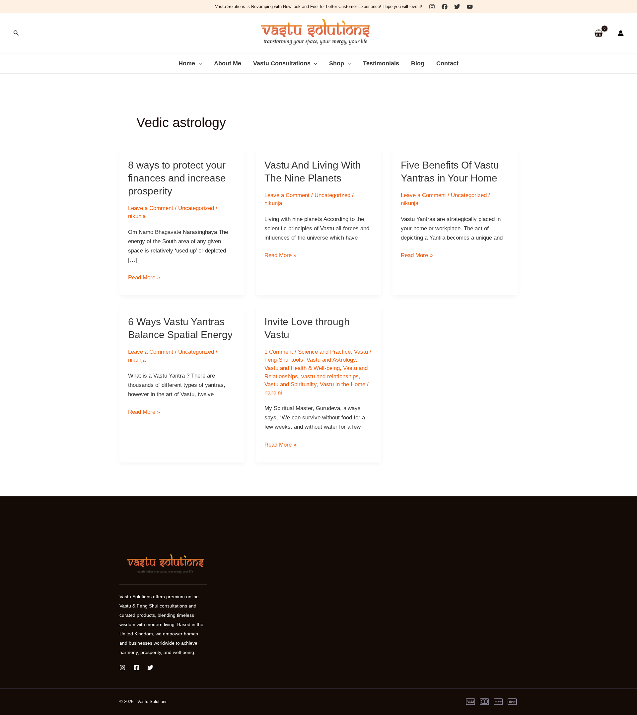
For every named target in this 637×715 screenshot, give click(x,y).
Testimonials (381, 63)
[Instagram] (432, 7)
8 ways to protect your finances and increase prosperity (177, 178)
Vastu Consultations (282, 63)
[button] (16, 33)
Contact (447, 63)
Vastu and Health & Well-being (302, 368)
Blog (417, 63)
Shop (336, 63)
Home (186, 63)
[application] (198, 63)
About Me (227, 63)
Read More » (144, 278)
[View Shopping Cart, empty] (598, 33)
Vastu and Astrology (331, 360)
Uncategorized (196, 208)
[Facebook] (445, 7)
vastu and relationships (330, 376)
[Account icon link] (621, 33)
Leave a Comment (150, 208)
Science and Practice (324, 352)
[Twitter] (457, 7)
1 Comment (278, 352)
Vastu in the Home (342, 384)
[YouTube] (470, 7)
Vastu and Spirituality (290, 384)
